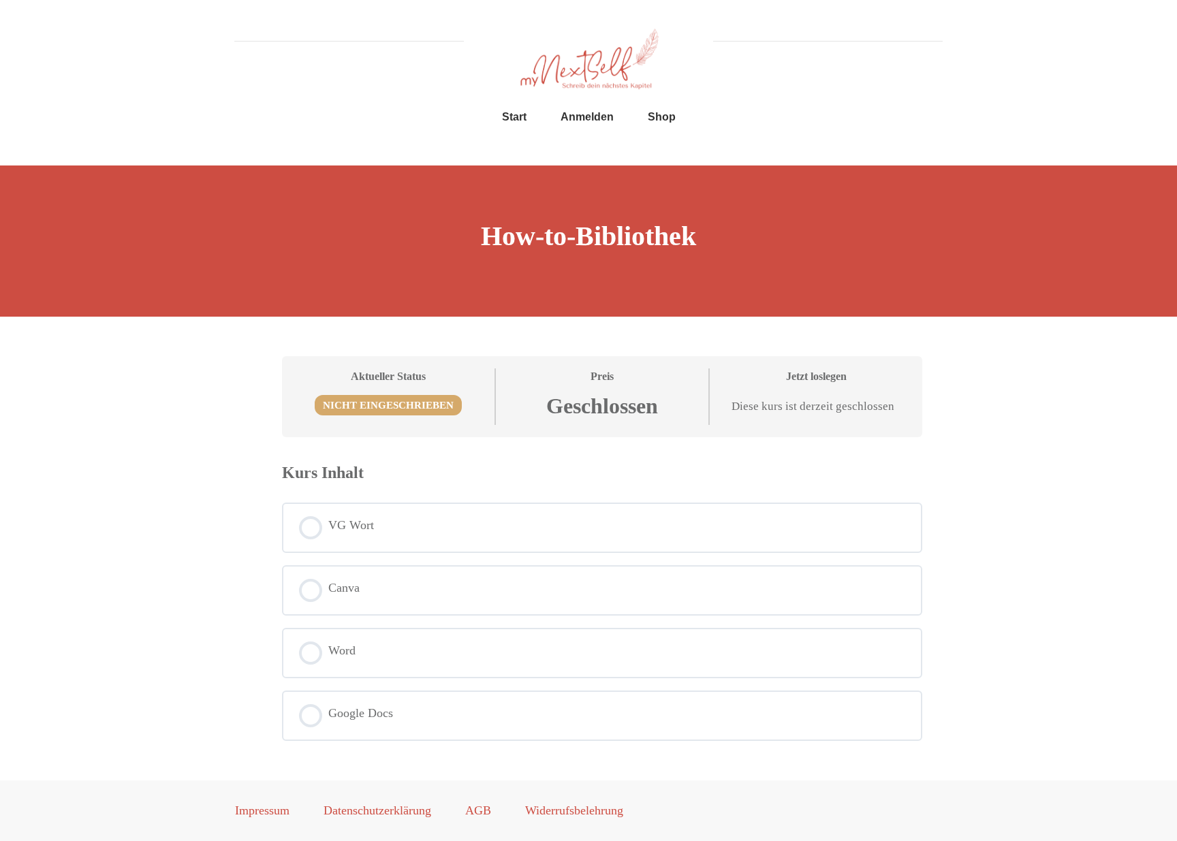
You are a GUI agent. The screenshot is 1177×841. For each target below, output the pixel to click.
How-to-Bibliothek (588, 236)
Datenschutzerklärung (377, 810)
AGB (478, 810)
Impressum (262, 810)
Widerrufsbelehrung (574, 810)
